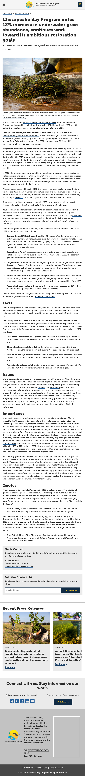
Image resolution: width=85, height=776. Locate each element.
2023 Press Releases (22, 13)
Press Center (7, 13)
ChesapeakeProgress (45, 296)
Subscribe (72, 590)
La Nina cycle (35, 184)
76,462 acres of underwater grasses (39, 122)
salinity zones (52, 320)
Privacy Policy (56, 768)
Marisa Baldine (12, 561)
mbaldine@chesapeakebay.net (19, 566)
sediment (54, 387)
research (19, 197)
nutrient (41, 387)
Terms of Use (41, 768)
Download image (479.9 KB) (14, 118)
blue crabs (11, 432)
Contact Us (27, 768)
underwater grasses (31, 379)
